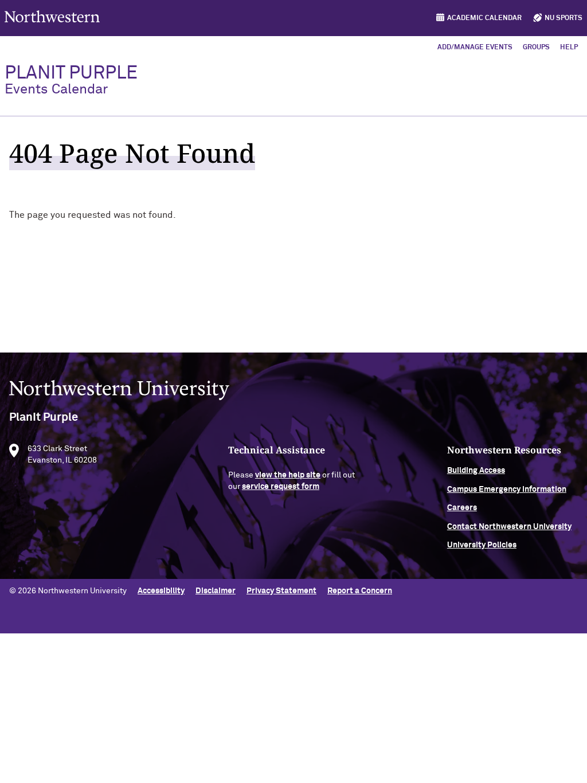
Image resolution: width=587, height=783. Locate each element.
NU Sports (563, 18)
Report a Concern (359, 591)
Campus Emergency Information (506, 490)
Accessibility (161, 591)
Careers (462, 508)
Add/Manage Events (474, 47)
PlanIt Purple (71, 80)
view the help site (287, 475)
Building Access (476, 471)
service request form (280, 487)
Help (569, 47)
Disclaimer (215, 591)
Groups (536, 47)
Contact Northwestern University (509, 527)
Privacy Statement (281, 591)
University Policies (481, 545)
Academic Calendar (484, 18)
